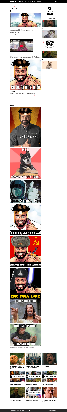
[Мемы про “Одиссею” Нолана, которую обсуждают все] (33, 359)
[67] (49, 44)
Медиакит (14, 410)
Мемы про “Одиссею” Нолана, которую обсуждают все (32, 367)
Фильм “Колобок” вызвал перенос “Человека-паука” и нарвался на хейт (17, 367)
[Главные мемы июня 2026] (33, 376)
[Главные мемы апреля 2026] (33, 392)
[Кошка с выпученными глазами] (49, 34)
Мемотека (21, 1)
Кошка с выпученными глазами (48, 39)
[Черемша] (49, 65)
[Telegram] (29, 410)
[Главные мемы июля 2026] (17, 376)
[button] (53, 1)
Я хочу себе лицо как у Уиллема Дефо (49, 401)
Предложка (38, 1)
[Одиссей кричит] (49, 23)
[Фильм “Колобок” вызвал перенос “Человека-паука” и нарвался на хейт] (17, 359)
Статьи (25, 1)
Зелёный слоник (20, 99)
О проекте (11, 410)
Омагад (33, 1)
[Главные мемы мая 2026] (49, 376)
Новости (29, 1)
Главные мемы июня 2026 (31, 384)
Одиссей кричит (45, 28)
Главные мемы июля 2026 (15, 384)
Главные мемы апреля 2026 (32, 400)
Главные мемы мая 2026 (47, 384)
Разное (18, 410)
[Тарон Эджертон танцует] (49, 54)
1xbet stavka (22, 410)
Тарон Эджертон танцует (47, 59)
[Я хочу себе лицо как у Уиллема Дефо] (49, 392)
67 (42, 49)
